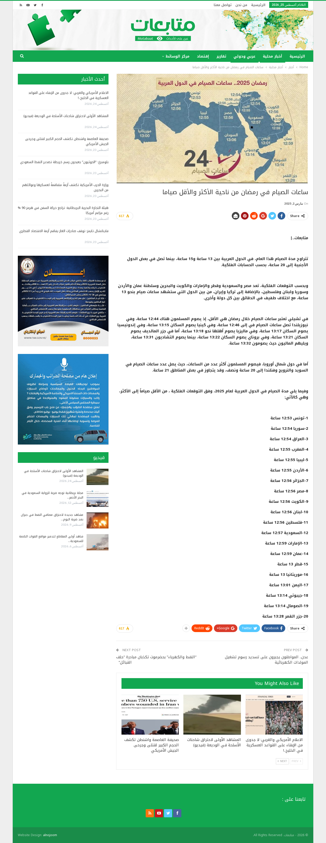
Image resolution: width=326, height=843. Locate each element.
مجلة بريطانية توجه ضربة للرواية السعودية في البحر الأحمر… (52, 495)
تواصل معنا (223, 5)
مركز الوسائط (177, 56)
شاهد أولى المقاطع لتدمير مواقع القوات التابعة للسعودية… (51, 539)
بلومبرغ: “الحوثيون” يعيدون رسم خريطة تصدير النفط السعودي (64, 162)
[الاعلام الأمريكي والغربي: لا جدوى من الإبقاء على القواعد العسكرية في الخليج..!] (274, 715)
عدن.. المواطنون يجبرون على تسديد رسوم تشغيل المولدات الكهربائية (266, 659)
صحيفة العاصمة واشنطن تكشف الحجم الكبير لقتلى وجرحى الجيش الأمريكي (66, 141)
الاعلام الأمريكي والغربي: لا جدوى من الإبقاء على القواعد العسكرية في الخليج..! (68, 95)
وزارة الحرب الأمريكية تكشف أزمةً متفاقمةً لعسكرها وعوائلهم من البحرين (65, 187)
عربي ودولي (244, 56)
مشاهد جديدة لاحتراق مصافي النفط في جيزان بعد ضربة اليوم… (52, 517)
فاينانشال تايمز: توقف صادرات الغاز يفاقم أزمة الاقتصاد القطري (63, 231)
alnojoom (50, 835)
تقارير (221, 56)
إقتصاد (203, 56)
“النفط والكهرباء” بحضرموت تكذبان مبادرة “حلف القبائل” (156, 659)
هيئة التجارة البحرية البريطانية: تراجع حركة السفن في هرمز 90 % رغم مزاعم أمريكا (63, 210)
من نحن (241, 5)
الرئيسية (258, 5)
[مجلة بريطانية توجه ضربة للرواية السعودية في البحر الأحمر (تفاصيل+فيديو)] (97, 499)
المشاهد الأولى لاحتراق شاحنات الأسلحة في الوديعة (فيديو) (65, 116)
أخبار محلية (272, 56)
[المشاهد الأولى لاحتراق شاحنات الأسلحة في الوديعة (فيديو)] (212, 715)
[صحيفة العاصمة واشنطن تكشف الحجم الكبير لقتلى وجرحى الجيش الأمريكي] (150, 715)
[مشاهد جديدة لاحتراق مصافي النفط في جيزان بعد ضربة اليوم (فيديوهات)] (97, 520)
